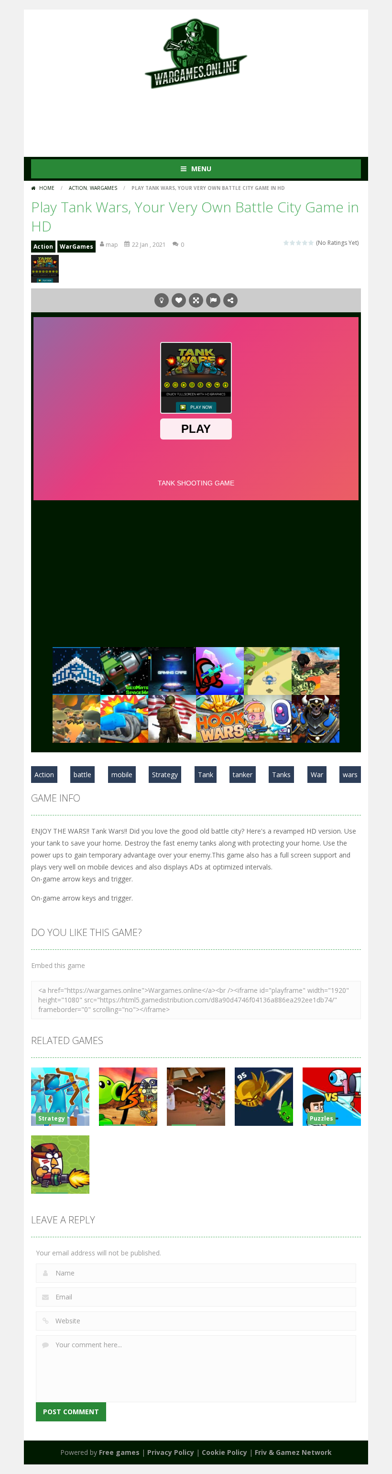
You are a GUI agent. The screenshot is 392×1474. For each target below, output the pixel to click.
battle (82, 774)
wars (350, 774)
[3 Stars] (299, 242)
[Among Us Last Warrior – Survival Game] (220, 669)
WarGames (103, 188)
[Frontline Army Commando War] (315, 669)
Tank (205, 774)
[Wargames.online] (196, 52)
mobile (121, 774)
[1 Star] (286, 242)
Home (47, 188)
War (317, 774)
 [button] (213, 300)
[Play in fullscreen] (196, 300)
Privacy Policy (170, 1452)
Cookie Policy (224, 1452)
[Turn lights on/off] (161, 300)
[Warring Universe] (76, 669)
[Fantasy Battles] (315, 717)
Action (78, 188)
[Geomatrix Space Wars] (124, 669)
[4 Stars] (305, 242)
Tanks (281, 774)
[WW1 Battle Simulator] (76, 717)
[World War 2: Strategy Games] (172, 717)
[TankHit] (124, 717)
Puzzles (321, 1118)
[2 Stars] (293, 242)
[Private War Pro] (172, 669)
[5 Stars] (311, 242)
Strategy (165, 774)
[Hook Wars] (220, 717)
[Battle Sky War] (268, 669)
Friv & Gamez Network (293, 1452)
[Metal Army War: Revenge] (268, 717)
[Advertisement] (205, 118)
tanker (242, 774)
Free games (119, 1452)
